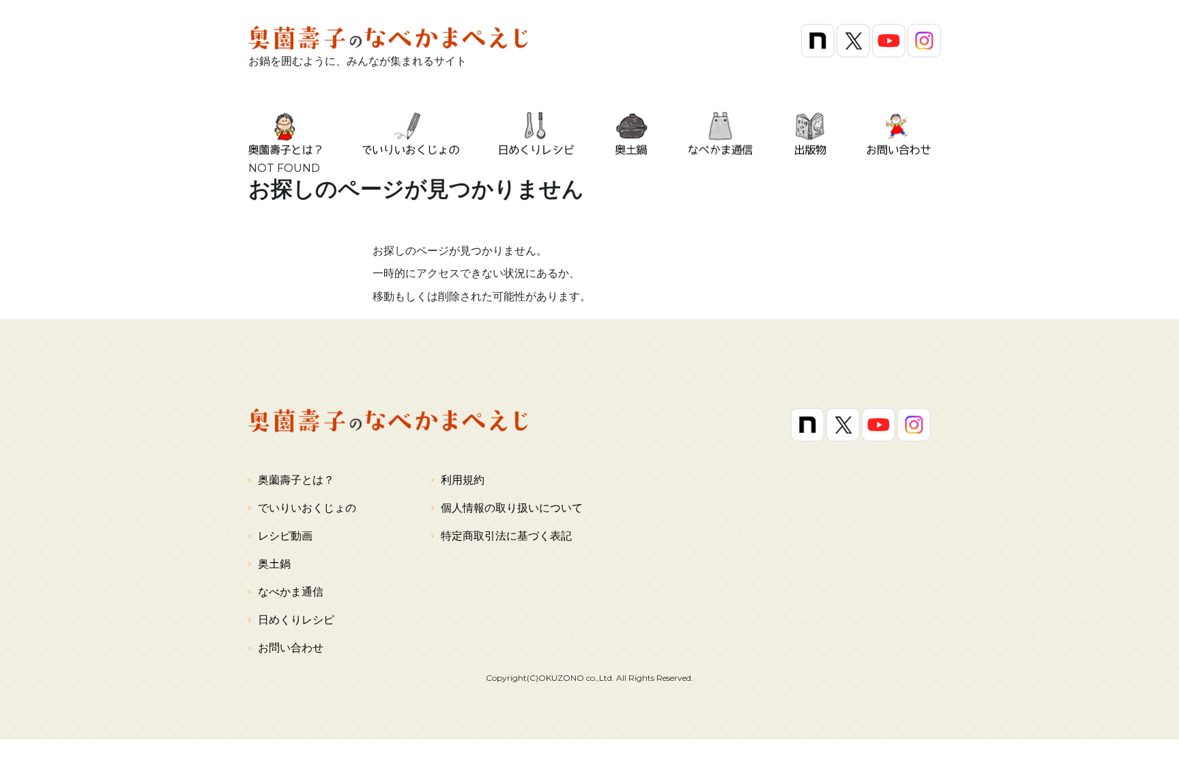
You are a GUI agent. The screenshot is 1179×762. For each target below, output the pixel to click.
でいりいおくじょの (307, 507)
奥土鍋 (274, 563)
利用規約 (462, 479)
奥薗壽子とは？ (296, 479)
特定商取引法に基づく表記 (506, 535)
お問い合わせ (290, 647)
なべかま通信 (290, 591)
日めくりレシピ (296, 619)
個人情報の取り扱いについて (512, 507)
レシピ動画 (285, 535)
